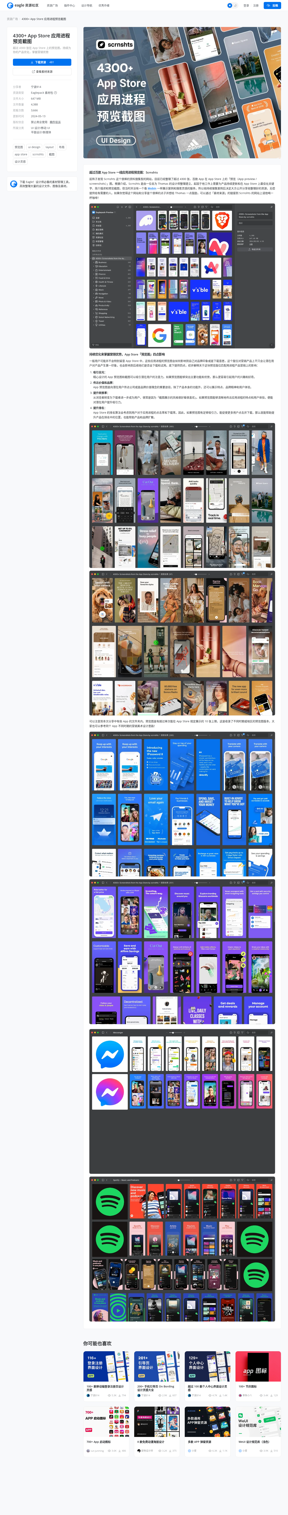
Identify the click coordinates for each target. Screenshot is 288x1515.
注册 (256, 5)
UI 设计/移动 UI (40, 128)
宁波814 (36, 87)
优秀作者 (104, 5)
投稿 (275, 5)
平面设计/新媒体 (41, 132)
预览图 (19, 147)
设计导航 (86, 5)
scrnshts (38, 154)
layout (50, 147)
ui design (34, 147)
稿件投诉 (55, 122)
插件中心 (69, 5)
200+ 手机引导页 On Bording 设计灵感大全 (155, 1388)
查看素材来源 (44, 71)
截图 (51, 154)
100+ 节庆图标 (248, 1386)
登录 (246, 5)
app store (21, 154)
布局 (61, 147)
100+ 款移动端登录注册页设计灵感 (105, 1388)
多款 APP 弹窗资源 (199, 1442)
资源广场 (52, 5)
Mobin (152, 188)
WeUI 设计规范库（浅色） (255, 1442)
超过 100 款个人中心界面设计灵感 (207, 1388)
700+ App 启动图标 (99, 1442)
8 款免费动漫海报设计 (150, 1442)
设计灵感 (20, 161)
